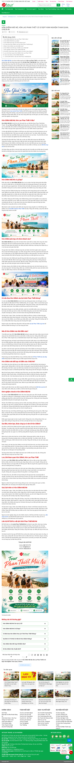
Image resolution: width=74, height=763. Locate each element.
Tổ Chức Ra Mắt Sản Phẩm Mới (64, 721)
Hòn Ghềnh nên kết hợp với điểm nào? (14, 644)
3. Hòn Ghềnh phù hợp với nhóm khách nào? (14, 42)
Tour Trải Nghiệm (24, 723)
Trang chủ (4, 16)
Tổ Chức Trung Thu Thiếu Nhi (63, 719)
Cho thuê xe (69, 1)
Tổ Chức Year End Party (62, 716)
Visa (47, 1)
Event (33, 1)
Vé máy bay (53, 1)
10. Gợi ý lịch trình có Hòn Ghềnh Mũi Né (13, 55)
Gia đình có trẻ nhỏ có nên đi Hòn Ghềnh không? (17, 639)
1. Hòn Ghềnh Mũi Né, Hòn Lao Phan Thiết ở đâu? (15, 39)
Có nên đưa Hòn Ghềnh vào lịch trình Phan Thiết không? (19, 633)
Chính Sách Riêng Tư (7, 721)
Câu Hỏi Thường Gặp (7, 726)
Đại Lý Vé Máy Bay (42, 725)
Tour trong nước (19, 9)
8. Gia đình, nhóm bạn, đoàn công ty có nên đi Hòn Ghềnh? (18, 51)
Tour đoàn (41, 9)
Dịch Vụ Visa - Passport (44, 721)
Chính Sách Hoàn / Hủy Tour (9, 718)
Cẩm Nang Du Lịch (12, 16)
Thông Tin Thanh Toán (8, 719)
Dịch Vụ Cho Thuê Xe (43, 723)
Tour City (69, 9)
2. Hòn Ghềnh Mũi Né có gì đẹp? (11, 41)
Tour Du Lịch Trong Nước (26, 716)
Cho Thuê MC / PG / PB (44, 714)
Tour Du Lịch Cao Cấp (25, 714)
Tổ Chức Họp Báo (60, 713)
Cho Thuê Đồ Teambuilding (45, 713)
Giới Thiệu (4, 713)
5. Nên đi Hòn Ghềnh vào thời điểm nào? (13, 46)
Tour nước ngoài (31, 9)
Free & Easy (61, 1)
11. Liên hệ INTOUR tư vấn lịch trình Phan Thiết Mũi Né (17, 56)
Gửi (69, 740)
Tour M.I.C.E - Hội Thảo (26, 718)
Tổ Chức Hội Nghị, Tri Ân (62, 718)
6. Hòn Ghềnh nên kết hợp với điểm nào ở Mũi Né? (15, 48)
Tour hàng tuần (9, 9)
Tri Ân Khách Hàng (6, 723)
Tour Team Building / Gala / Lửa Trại (55, 9)
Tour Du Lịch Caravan (25, 719)
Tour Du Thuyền (24, 721)
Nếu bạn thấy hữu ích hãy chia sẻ (11, 655)
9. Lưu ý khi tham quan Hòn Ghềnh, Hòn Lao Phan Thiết (17, 53)
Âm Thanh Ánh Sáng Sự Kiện (45, 718)
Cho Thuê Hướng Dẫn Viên (44, 716)
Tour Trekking (23, 725)
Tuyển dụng (40, 1)
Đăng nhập (68, 5)
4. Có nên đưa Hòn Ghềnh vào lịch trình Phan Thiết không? (18, 44)
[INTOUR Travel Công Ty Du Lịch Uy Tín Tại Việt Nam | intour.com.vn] (2, 9)
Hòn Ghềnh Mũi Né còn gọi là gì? (12, 623)
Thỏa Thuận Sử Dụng (7, 725)
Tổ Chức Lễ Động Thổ (61, 714)
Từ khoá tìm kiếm (6, 615)
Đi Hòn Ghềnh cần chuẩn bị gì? (12, 649)
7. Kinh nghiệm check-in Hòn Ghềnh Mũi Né (14, 49)
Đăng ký (63, 5)
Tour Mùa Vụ (5, 12)
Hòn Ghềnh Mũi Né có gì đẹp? (11, 628)
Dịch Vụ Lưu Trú (42, 719)
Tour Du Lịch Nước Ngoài (26, 713)
